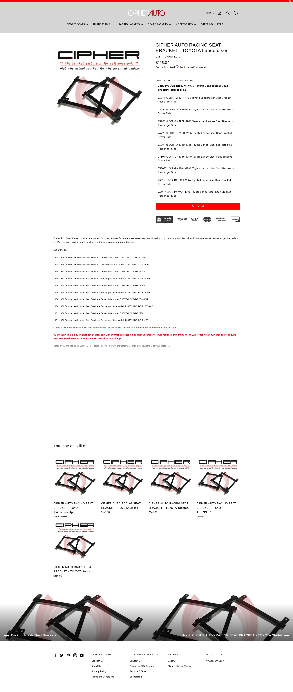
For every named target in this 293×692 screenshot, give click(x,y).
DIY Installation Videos (179, 666)
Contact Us (97, 661)
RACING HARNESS (130, 24)
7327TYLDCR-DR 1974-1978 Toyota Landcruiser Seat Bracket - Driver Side (193, 87)
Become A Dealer (138, 671)
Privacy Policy (99, 671)
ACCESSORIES (185, 24)
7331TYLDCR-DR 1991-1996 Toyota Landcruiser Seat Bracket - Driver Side (195, 182)
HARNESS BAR (102, 24)
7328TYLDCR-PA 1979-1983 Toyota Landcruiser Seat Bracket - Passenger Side (196, 123)
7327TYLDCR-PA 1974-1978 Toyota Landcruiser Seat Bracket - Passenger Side (195, 99)
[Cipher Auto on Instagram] (75, 655)
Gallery (171, 661)
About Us (96, 666)
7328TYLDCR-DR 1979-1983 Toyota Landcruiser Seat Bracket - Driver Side (196, 111)
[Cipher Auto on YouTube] (82, 655)
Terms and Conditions (103, 677)
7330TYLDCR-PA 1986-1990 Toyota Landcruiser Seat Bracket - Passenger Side (196, 170)
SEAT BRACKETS (158, 24)
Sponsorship (136, 677)
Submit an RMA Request (142, 666)
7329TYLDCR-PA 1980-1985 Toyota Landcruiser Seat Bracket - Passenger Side (196, 146)
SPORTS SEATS (76, 24)
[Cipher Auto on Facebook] (55, 655)
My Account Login (215, 661)
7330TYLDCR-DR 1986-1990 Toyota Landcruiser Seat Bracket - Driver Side (196, 158)
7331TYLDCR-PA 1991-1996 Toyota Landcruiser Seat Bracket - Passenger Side (195, 194)
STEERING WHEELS (212, 24)
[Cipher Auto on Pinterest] (68, 655)
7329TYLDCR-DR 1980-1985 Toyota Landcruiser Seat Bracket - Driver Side (196, 135)
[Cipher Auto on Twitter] (62, 655)
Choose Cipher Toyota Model (175, 80)
